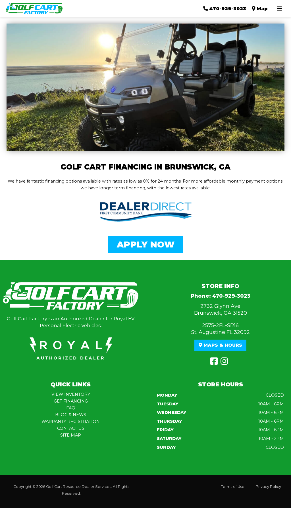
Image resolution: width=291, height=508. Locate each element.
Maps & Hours (222, 345)
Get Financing (71, 401)
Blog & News (70, 414)
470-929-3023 (231, 296)
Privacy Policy (268, 486)
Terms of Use (232, 486)
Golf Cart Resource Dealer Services (78, 486)
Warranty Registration (70, 421)
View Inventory (70, 394)
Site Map (70, 435)
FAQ (70, 407)
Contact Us (70, 428)
